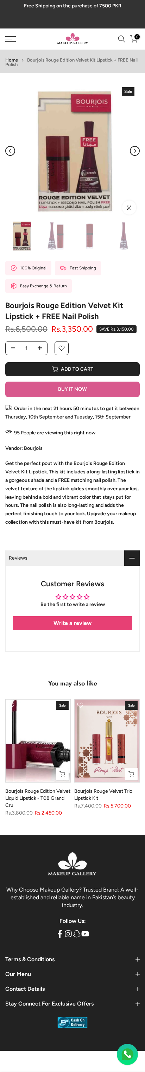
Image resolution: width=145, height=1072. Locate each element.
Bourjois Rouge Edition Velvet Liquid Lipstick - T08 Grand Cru (37, 799)
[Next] (135, 151)
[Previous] (10, 151)
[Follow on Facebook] (60, 933)
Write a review (72, 623)
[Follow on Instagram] (68, 933)
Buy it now (72, 389)
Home (11, 60)
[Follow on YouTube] (85, 933)
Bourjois (33, 448)
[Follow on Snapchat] (77, 933)
